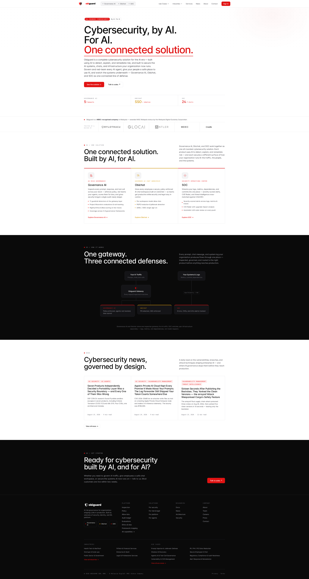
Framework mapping (130, 528)
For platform (153, 514)
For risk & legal (154, 511)
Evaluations (126, 521)
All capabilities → (128, 532)
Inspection (126, 507)
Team (205, 511)
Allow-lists (126, 514)
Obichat (123, 4)
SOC (132, 4)
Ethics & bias (127, 525)
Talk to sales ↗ (114, 84)
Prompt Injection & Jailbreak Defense (164, 548)
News (198, 4)
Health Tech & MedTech (92, 548)
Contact (214, 4)
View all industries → (91, 559)
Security (179, 518)
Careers (206, 514)
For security (153, 507)
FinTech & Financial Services (126, 548)
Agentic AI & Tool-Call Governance (163, 555)
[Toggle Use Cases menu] (168, 4)
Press (205, 518)
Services (189, 4)
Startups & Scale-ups (92, 552)
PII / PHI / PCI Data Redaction (200, 548)
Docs (178, 507)
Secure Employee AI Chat (199, 552)
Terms (223, 573)
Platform (126, 503)
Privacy (215, 573)
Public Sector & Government (94, 555)
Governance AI (109, 4)
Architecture (180, 514)
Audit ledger (126, 518)
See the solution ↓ (94, 84)
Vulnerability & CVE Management (163, 559)
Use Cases (163, 4)
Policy (124, 511)
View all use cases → (158, 563)
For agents (153, 518)
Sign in (225, 4)
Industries (176, 4)
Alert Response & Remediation (200, 559)
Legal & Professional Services (127, 555)
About (206, 4)
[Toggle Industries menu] (181, 4)
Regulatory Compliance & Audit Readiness (205, 555)
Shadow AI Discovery (158, 552)
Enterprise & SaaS (123, 552)
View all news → (92, 426)
